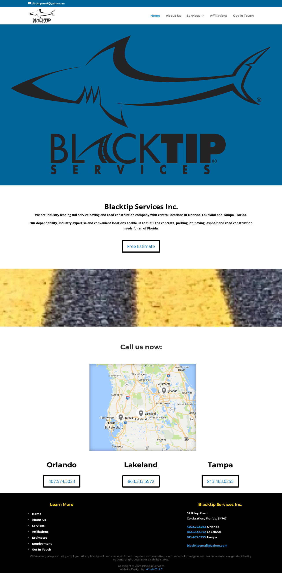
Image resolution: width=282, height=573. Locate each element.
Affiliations (218, 16)
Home (155, 16)
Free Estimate (141, 246)
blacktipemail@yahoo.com (207, 545)
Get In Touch (243, 16)
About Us (173, 16)
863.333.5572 (141, 481)
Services (193, 16)
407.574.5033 (61, 481)
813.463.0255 (220, 481)
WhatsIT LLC (154, 569)
